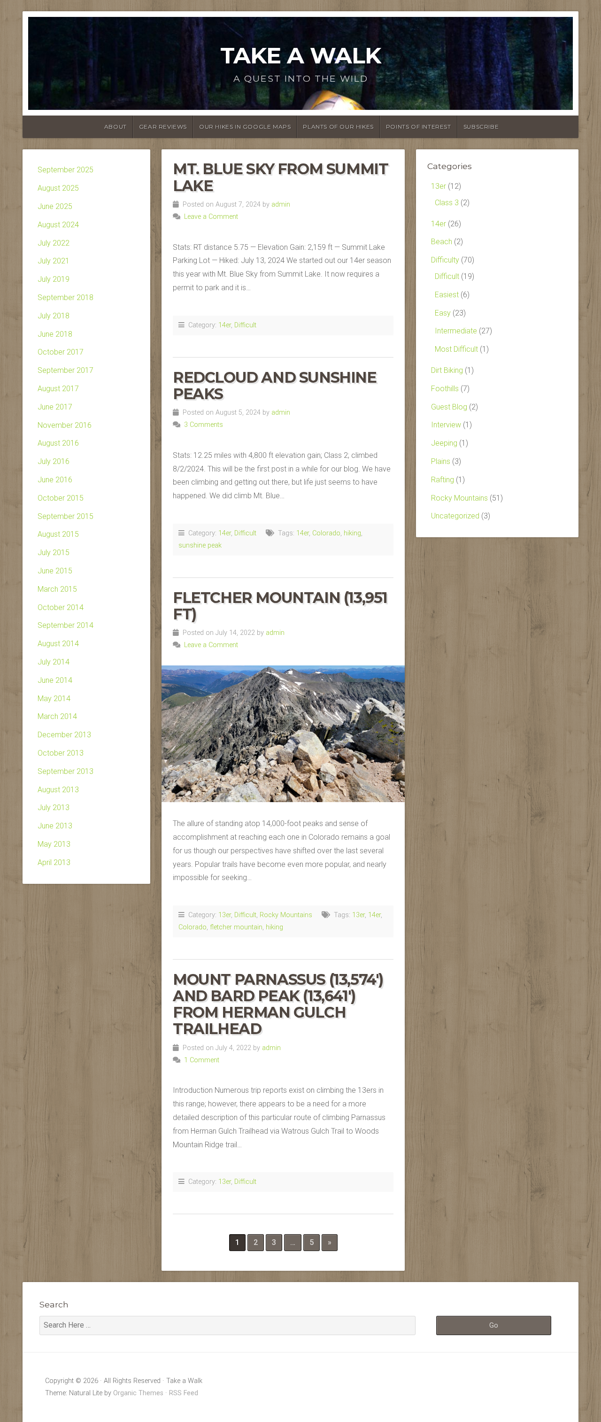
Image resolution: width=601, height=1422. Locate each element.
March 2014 (57, 716)
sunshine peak (200, 545)
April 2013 (54, 862)
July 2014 (53, 661)
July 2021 (53, 260)
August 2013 (58, 789)
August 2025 (58, 188)
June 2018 (55, 334)
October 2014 (61, 607)
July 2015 (53, 552)
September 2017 (65, 370)
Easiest (447, 294)
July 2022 (53, 243)
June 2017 (55, 406)
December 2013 (64, 734)
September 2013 (65, 771)
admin (280, 205)
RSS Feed (183, 1393)
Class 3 (447, 202)
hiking (352, 533)
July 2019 (53, 279)
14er (224, 325)
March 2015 (57, 589)
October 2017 (61, 352)
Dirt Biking (447, 370)
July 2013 (53, 807)
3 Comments (203, 425)
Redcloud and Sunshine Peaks (275, 385)
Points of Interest (418, 126)
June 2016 (55, 479)
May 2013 (54, 844)
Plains (440, 461)
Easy (443, 313)
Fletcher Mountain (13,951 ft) (280, 605)
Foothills (445, 388)
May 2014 (54, 698)
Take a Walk (300, 55)
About (115, 126)
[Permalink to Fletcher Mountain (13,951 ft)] (283, 733)
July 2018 (53, 315)
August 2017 (58, 388)
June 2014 (55, 680)
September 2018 (65, 297)
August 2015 (58, 534)
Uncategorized (455, 515)
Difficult (245, 325)
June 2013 (55, 825)
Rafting (442, 479)
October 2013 (61, 753)
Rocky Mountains (286, 915)
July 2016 (53, 461)
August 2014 (58, 643)
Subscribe (481, 126)
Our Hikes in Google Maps (245, 126)
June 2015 (55, 570)
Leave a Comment (211, 217)
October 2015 (61, 498)
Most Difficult (456, 349)
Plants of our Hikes (338, 126)
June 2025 (55, 206)
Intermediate (456, 330)
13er (224, 915)
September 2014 (65, 625)
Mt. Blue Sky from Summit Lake (280, 177)
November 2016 (65, 425)
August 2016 (58, 443)
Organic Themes (138, 1393)
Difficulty (445, 259)
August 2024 (58, 224)
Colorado (326, 533)
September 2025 (65, 169)
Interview (446, 424)
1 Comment (201, 1060)
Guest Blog (449, 406)
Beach (441, 241)
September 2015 (65, 516)
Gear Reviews (163, 126)
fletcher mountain (236, 927)
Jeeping (444, 443)
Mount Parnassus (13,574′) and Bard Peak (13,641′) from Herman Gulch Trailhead (278, 1004)
